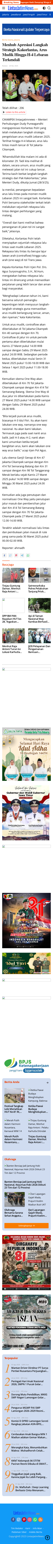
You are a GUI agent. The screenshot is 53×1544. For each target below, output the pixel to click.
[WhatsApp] (35, 1519)
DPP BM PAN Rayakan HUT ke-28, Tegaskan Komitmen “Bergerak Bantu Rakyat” (12, 618)
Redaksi (5, 66)
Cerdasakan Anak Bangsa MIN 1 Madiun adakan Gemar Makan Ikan (29, 1436)
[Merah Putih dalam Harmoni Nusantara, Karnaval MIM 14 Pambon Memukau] (14, 1126)
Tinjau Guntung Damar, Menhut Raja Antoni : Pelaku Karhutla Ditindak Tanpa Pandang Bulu (11, 588)
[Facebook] (13, 1519)
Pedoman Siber (19, 1532)
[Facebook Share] (4, 555)
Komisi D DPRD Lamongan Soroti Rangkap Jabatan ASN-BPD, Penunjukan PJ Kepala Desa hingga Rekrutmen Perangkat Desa (29, 1422)
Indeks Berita (35, 1532)
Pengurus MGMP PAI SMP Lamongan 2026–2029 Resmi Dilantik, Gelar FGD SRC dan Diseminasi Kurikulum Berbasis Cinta (28, 1409)
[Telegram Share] (22, 555)
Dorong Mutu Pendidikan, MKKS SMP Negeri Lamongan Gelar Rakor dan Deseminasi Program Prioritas (29, 1396)
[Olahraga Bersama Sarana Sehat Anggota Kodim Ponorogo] (14, 1199)
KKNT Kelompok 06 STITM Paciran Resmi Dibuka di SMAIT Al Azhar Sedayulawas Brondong (29, 1462)
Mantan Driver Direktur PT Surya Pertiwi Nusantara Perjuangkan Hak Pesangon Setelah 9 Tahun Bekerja (29, 1369)
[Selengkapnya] (47, 1082)
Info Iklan (37, 1528)
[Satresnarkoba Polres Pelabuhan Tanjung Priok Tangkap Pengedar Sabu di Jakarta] (39, 575)
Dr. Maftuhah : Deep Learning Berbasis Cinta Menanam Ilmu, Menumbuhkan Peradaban (32, 1489)
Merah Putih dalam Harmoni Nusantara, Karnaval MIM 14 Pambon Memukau (14, 1139)
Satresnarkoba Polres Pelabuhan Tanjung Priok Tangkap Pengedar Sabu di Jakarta (38, 588)
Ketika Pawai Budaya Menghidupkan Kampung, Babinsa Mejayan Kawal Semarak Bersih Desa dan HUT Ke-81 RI (38, 1109)
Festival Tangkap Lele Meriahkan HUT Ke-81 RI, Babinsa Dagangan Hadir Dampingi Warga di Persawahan (13, 1109)
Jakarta (17, 40)
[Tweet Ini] (10, 555)
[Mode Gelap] (44, 8)
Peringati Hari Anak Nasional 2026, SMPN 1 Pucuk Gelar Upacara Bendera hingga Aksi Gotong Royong (27, 1383)
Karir (27, 1528)
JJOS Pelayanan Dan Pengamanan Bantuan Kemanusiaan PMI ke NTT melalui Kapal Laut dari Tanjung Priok (39, 649)
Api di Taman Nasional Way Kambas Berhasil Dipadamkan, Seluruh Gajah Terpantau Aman (37, 618)
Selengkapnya (25, 1225)
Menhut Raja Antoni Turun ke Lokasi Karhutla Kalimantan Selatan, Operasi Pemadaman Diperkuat (11, 649)
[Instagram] (29, 1519)
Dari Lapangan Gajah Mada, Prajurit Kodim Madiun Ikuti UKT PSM (38, 1212)
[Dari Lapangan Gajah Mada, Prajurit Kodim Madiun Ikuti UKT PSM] (38, 1199)
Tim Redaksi (17, 1528)
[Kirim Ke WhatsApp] (28, 555)
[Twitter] (18, 1519)
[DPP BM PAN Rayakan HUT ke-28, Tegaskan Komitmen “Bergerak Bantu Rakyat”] (13, 605)
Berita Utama (7, 40)
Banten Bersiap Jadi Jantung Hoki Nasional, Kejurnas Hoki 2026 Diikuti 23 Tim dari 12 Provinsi (25, 1184)
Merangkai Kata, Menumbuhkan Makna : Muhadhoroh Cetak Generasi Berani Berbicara (29, 1449)
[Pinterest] (24, 1519)
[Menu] (4, 8)
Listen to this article (15, 112)
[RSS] (40, 1519)
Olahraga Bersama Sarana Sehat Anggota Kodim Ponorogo (13, 1212)
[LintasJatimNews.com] (22, 8)
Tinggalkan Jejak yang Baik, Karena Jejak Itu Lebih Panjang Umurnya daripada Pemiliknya (28, 1475)
